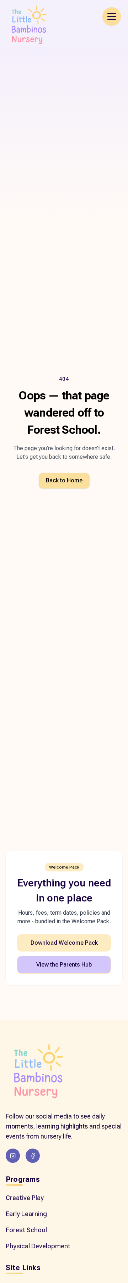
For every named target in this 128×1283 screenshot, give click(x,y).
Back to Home (64, 480)
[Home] (38, 1072)
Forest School (26, 1230)
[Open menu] (111, 16)
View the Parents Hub (64, 964)
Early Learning (26, 1214)
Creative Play (25, 1197)
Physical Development (38, 1246)
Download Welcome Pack (64, 942)
